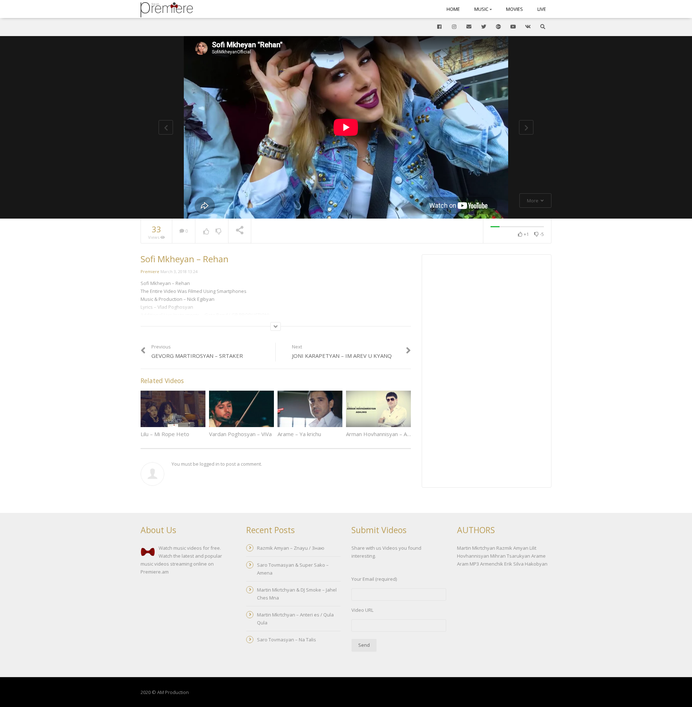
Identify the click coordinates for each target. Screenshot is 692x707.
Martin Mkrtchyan (476, 548)
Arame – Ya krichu (299, 434)
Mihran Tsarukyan (510, 556)
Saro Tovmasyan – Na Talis (286, 639)
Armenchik (491, 564)
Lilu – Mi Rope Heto (165, 434)
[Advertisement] (486, 372)
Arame (538, 556)
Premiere (150, 271)
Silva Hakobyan (530, 564)
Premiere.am (155, 571)
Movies (514, 9)
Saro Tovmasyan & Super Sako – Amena (293, 569)
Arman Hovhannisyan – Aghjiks (383, 434)
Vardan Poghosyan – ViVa (240, 434)
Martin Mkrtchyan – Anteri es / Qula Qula (295, 618)
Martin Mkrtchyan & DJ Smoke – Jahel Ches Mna (297, 594)
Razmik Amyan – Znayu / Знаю (290, 548)
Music (481, 9)
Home (453, 9)
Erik (508, 564)
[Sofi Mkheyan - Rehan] (167, 9)
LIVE (541, 9)
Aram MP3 (468, 564)
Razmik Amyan (512, 548)
